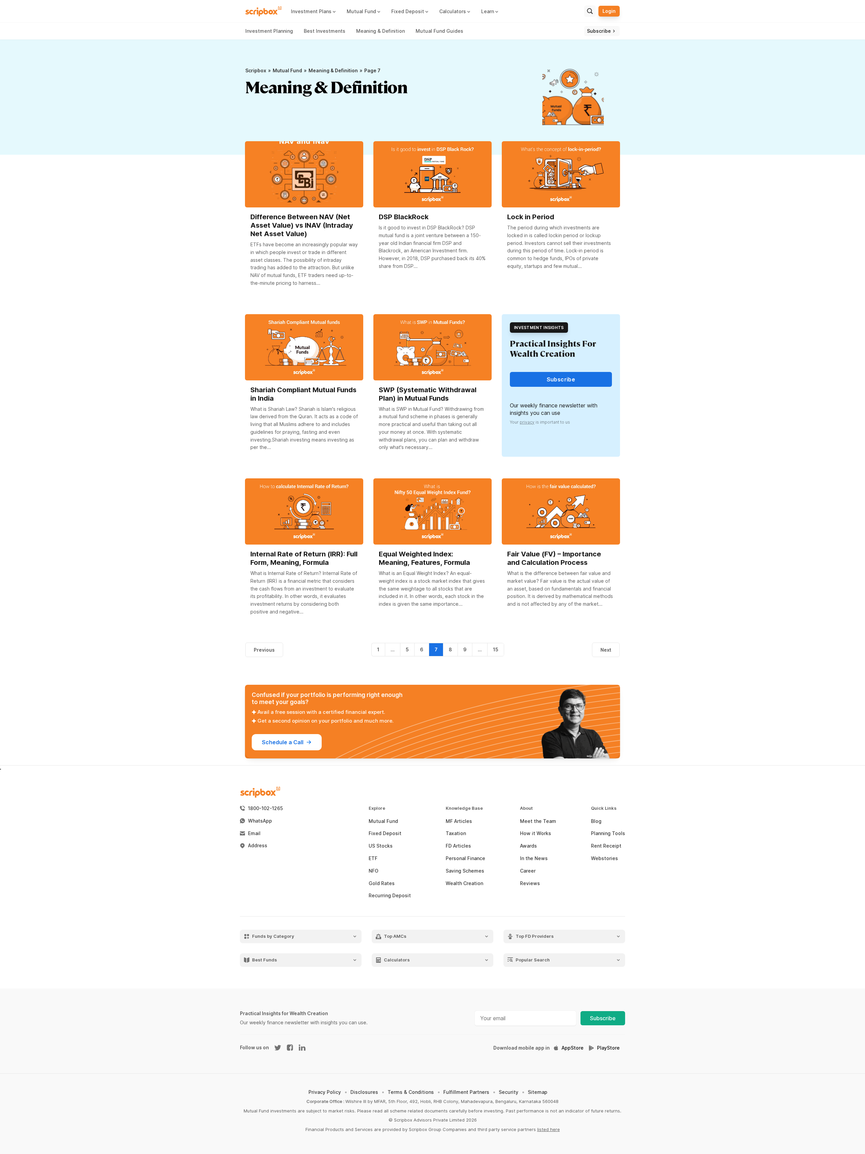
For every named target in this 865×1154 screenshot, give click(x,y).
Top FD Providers (535, 936)
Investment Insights (539, 327)
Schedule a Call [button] (282, 742)
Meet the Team (538, 821)
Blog (596, 821)
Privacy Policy (324, 1092)
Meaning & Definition (380, 31)
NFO (373, 871)
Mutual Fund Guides (439, 31)
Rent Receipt (606, 846)
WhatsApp (260, 821)
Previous (264, 650)
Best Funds (264, 959)
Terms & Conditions (411, 1092)
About (526, 808)
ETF (373, 858)
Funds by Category (273, 936)
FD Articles (458, 846)
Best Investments (324, 31)
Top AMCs (395, 936)
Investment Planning (269, 31)
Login (609, 11)
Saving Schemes (465, 871)
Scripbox (255, 70)
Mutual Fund (287, 70)
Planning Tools (608, 833)
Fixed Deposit (385, 833)
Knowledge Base (464, 808)
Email (254, 833)
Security (508, 1092)
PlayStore (608, 1048)
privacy (527, 422)
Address (257, 845)
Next (605, 650)
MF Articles (459, 821)
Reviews (530, 883)
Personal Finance (465, 858)
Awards (528, 846)
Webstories (604, 858)
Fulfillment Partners (466, 1092)
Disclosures (364, 1092)
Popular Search (533, 959)
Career (528, 871)
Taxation (456, 833)
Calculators (397, 959)
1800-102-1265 (265, 808)
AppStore (573, 1048)
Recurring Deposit (390, 895)
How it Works (535, 833)
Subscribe (603, 1018)
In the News (534, 858)
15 (495, 649)
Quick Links (604, 808)
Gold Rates (382, 883)
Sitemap (537, 1092)
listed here (548, 1129)
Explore (377, 808)
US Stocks (381, 846)
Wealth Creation (464, 883)
